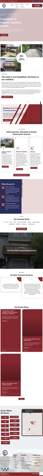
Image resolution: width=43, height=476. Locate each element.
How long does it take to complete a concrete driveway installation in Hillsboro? (9, 312)
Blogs (27, 4)
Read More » (5, 320)
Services (21, 4)
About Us (16, 4)
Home (12, 4)
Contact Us (22, 6)
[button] (21, 399)
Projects (17, 6)
